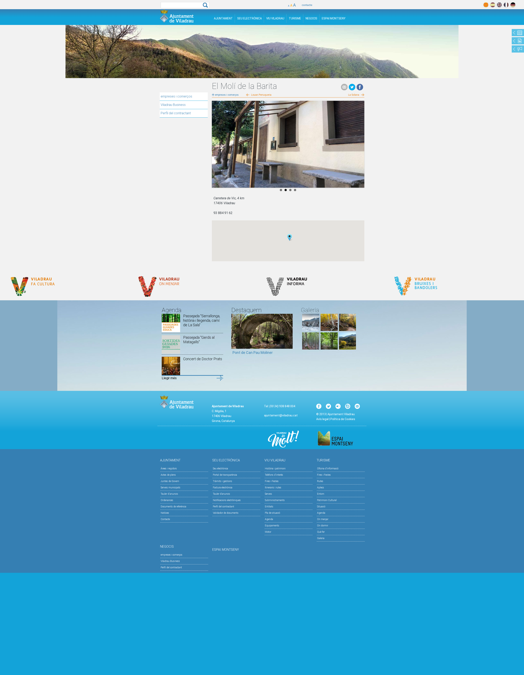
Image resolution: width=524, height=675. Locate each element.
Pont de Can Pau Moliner (253, 352)
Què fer (321, 531)
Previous (215, 143)
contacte (307, 5)
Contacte (165, 519)
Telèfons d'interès (274, 474)
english (499, 4)
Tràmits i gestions (222, 481)
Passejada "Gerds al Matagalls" (199, 339)
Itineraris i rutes (273, 487)
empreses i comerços (176, 96)
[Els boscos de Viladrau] (329, 330)
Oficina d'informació (327, 468)
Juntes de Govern (170, 481)
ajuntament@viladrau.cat (281, 415)
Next (361, 143)
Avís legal (322, 419)
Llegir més (169, 378)
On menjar (322, 519)
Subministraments (275, 500)
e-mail (344, 87)
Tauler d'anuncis (169, 493)
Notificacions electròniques (227, 500)
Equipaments (272, 525)
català (485, 4)
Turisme (295, 18)
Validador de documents (225, 512)
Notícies (165, 512)
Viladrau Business (173, 105)
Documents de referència (173, 506)
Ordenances (167, 500)
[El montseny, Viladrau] (310, 330)
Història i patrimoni (275, 468)
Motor (268, 531)
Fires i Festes (272, 481)
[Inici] (177, 16)
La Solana (353, 94)
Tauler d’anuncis (221, 493)
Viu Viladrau (275, 18)
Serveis (268, 493)
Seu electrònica (220, 468)
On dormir (322, 525)
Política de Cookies (342, 419)
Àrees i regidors (169, 468)
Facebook (360, 87)
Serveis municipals (170, 487)
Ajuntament (223, 18)
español (492, 4)
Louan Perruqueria (261, 94)
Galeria (320, 538)
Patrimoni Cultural (327, 500)
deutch (512, 4)
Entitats (269, 506)
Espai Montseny (334, 18)
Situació (321, 506)
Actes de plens (168, 474)
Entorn (320, 493)
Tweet (352, 87)
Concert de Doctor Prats (202, 359)
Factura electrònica (222, 487)
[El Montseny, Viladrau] (347, 348)
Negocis (311, 18)
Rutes (320, 481)
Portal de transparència (225, 474)
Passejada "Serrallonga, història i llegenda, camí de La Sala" (201, 320)
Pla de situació (272, 512)
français (506, 4)
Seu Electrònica (249, 18)
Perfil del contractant (176, 113)
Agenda (269, 519)
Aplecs (320, 487)
